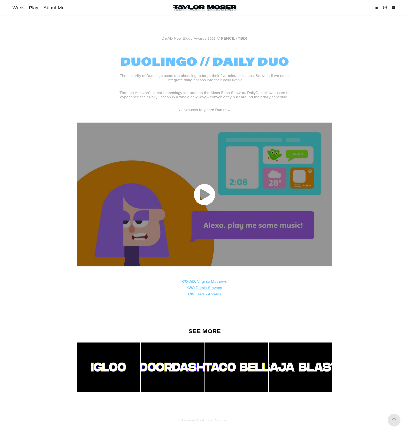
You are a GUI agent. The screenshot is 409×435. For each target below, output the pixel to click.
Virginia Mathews (212, 281)
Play (33, 7)
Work (18, 7)
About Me (54, 7)
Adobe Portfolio (214, 420)
